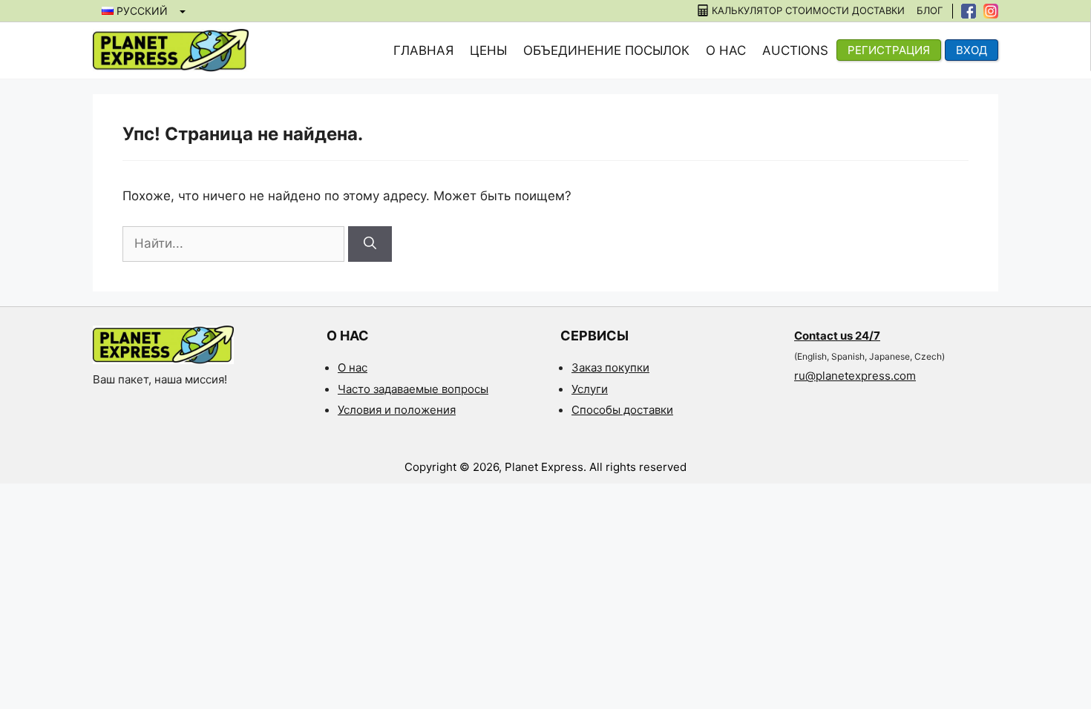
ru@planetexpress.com (855, 376)
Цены (488, 50)
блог (930, 11)
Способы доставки (622, 410)
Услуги (589, 389)
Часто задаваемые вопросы (413, 389)
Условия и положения (397, 410)
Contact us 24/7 (837, 336)
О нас (726, 50)
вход (971, 50)
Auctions (795, 50)
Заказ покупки (610, 367)
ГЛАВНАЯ (423, 50)
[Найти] (370, 244)
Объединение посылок (606, 50)
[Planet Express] (171, 49)
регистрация (889, 50)
